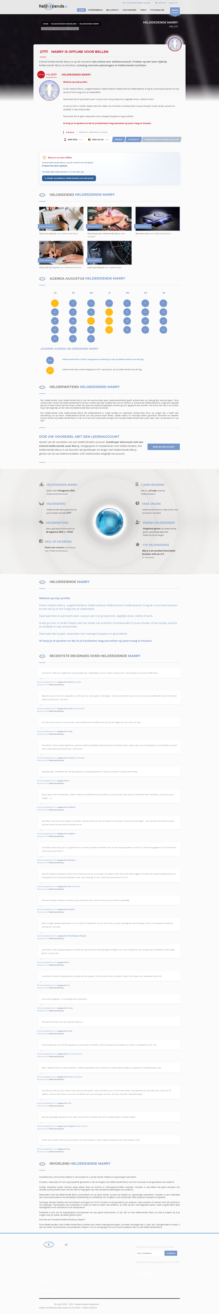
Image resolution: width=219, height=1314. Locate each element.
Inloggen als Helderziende (98, 1295)
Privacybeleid (106, 1261)
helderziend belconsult (57, 494)
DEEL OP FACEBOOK (58, 542)
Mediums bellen (107, 1251)
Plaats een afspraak (47, 233)
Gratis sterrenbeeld (95, 267)
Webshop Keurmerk (145, 1265)
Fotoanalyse (157, 10)
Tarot (143, 10)
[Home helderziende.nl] (53, 1244)
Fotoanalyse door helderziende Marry (103, 233)
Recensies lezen (142, 233)
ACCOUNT (175, 11)
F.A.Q (41, 1261)
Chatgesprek (129, 10)
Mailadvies (75, 1254)
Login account (76, 1258)
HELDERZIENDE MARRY (89, 24)
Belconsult (112, 10)
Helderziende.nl (46, 1304)
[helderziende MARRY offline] (49, 90)
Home (45, 24)
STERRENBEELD (95, 10)
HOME (81, 10)
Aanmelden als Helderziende (52, 1295)
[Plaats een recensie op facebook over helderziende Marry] (40, 541)
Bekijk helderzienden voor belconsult (70, 178)
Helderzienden (46, 1251)
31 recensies (148, 557)
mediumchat (92, 453)
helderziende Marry (56, 684)
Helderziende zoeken (80, 1251)
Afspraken (105, 1254)
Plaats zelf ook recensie (49, 267)
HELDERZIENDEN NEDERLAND (64, 24)
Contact (73, 1261)
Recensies (105, 1258)
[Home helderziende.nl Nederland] (53, 6)
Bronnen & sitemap (50, 1281)
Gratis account (46, 1258)
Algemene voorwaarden (50, 1265)
